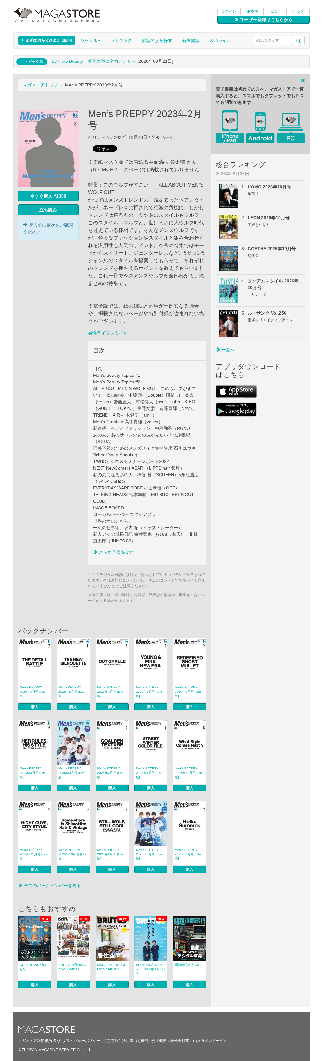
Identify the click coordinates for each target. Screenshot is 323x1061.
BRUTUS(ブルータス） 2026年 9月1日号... (150, 969)
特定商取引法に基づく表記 (126, 1041)
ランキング (121, 40)
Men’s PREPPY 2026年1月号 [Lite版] (149, 773)
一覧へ (227, 349)
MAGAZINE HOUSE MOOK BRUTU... (111, 967)
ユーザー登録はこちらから (265, 19)
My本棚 (252, 11)
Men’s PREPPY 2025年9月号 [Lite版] (110, 854)
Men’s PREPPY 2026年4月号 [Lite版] (33, 773)
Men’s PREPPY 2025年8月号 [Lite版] (149, 854)
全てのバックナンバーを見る (51, 885)
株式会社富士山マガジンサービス (198, 1041)
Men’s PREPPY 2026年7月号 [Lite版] (110, 691)
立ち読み (48, 209)
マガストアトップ (40, 84)
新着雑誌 (191, 40)
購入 (34, 707)
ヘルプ (298, 11)
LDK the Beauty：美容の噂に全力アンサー (94, 61)
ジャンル (88, 40)
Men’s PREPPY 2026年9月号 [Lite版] (33, 691)
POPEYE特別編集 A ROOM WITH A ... (73, 967)
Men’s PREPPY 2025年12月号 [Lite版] (189, 773)
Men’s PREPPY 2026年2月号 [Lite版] (110, 773)
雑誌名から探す (157, 40)
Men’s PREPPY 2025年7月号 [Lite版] (188, 854)
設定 (275, 11)
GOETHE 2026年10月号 (34, 967)
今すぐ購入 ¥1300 (48, 196)
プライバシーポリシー (81, 1041)
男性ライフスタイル (108, 332)
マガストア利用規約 (35, 1041)
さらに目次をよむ (115, 552)
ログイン (228, 11)
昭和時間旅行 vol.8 (188, 965)
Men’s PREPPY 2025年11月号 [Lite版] (34, 854)
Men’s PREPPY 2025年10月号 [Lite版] (72, 854)
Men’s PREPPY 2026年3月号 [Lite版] (71, 773)
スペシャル (220, 40)
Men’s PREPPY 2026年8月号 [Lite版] (71, 691)
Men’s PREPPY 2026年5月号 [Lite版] (188, 691)
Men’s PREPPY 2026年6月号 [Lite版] (149, 691)
